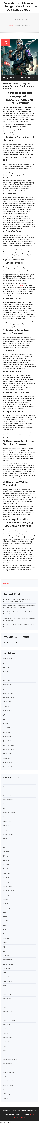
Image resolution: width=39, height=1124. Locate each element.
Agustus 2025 (7, 710)
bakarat (8, 79)
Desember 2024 (8, 745)
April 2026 (6, 676)
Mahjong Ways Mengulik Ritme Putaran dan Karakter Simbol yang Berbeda (17, 600)
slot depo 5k (7, 1016)
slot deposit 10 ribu (9, 1020)
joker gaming (7, 856)
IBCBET (5, 847)
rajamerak (6, 938)
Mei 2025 (6, 723)
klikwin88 (6, 864)
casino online (7, 821)
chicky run (6, 830)
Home (11, 25)
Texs (5, 1076)
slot (4, 985)
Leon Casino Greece (9, 869)
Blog (4, 808)
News (5, 916)
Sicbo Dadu (6, 968)
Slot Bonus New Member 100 (12, 1003)
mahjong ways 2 (8, 890)
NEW (4, 912)
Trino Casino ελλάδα (9, 1081)
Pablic (5, 925)
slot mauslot (7, 583)
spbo (5, 1068)
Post (4, 929)
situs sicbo (6, 977)
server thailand (8, 964)
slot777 (5, 1046)
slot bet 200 (7, 994)
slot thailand (7, 1042)
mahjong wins (7, 895)
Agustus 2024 (7, 762)
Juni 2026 (6, 667)
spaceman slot (8, 1063)
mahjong (6, 877)
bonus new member (9, 812)
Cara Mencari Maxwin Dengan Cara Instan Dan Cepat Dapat (18, 6)
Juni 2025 (6, 719)
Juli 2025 (6, 715)
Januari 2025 (7, 741)
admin (6, 77)
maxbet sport (7, 908)
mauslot (5, 899)
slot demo (6, 1007)
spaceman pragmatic (10, 1059)
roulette (6, 942)
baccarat (22, 285)
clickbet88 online (8, 834)
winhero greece (8, 1094)
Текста (5, 1098)
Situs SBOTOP (7, 973)
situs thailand (7, 981)
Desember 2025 (8, 693)
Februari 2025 (7, 736)
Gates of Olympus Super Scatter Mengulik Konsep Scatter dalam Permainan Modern (19, 606)
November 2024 (8, 749)
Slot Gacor (6, 1024)
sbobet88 (6, 955)
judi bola (6, 860)
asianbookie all (8, 799)
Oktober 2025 (7, 702)
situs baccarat (15, 79)
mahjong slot (7, 882)
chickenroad (7, 825)
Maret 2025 (7, 732)
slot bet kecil (7, 998)
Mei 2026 (6, 671)
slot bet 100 (7, 990)
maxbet (5, 903)
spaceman (6, 1055)
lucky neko (6, 873)
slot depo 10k (7, 1011)
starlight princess (8, 1072)
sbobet (5, 951)
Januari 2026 (7, 689)
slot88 (5, 1050)
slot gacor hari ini (8, 1029)
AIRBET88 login (8, 795)
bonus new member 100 (11, 817)
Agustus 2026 (7, 658)
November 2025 (8, 697)
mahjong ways (7, 886)
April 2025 (6, 728)
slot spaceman (8, 1037)
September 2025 (8, 706)
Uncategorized (15, 77)
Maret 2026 (7, 680)
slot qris (6, 1033)
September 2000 (8, 767)
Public (5, 934)
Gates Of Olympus (9, 843)
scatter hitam (7, 959)
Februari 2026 (7, 684)
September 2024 (8, 758)
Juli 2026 (6, 663)
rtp (4, 947)
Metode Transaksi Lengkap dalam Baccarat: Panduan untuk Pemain (19, 86)
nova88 (5, 921)
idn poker (6, 851)
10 (4, 787)
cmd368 (5, 838)
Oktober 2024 (7, 754)
